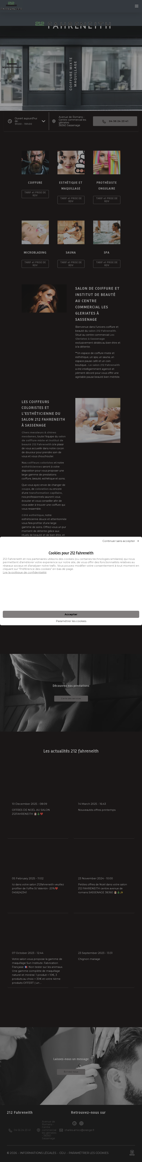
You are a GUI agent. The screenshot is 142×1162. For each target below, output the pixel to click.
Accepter (71, 614)
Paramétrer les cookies (71, 621)
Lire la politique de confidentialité (25, 572)
